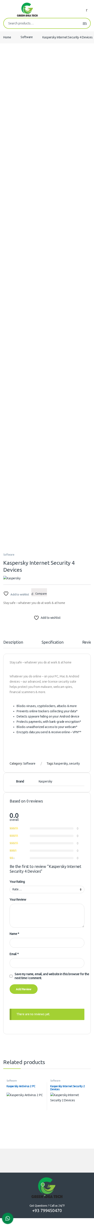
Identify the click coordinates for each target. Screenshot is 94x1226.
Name (14, 933)
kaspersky (61, 763)
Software (27, 37)
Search (84, 23)
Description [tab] (13, 642)
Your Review (18, 899)
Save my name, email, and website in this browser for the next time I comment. (52, 976)
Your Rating (17, 881)
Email (14, 954)
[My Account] (88, 9)
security (74, 763)
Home (7, 37)
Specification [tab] (52, 642)
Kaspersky (45, 781)
